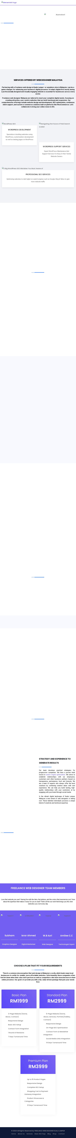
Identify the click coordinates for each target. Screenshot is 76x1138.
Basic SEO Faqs (40, 1134)
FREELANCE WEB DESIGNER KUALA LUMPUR (49, 1131)
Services (30, 1134)
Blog (49, 1134)
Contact (61, 1134)
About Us (21, 1134)
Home (13, 1134)
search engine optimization (55, 775)
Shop (54, 1134)
